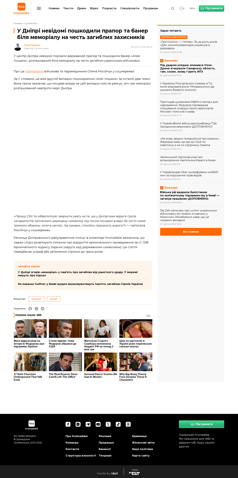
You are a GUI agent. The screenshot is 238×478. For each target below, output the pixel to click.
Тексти (68, 8)
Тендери (105, 455)
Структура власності (81, 455)
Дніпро (53, 299)
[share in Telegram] (42, 308)
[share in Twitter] (36, 308)
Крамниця (139, 436)
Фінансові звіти (143, 442)
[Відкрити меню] (39, 8)
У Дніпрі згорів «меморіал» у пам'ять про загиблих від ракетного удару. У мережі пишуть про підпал (78, 274)
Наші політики (142, 449)
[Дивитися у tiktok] (118, 424)
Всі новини (191, 231)
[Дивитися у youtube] (98, 424)
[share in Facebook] (30, 308)
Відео (94, 8)
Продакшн (150, 8)
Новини (54, 8)
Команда (72, 442)
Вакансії (105, 449)
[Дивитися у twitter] (108, 424)
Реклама (105, 436)
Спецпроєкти (129, 8)
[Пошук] (173, 8)
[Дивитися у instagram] (78, 424)
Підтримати (214, 8)
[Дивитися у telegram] (88, 424)
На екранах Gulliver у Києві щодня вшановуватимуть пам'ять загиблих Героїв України (80, 284)
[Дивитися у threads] (128, 424)
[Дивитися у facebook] (68, 424)
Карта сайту (141, 455)
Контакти (72, 449)
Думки (81, 8)
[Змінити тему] (182, 8)
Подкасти (109, 8)
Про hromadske (77, 436)
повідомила (34, 71)
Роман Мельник (32, 45)
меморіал (36, 299)
